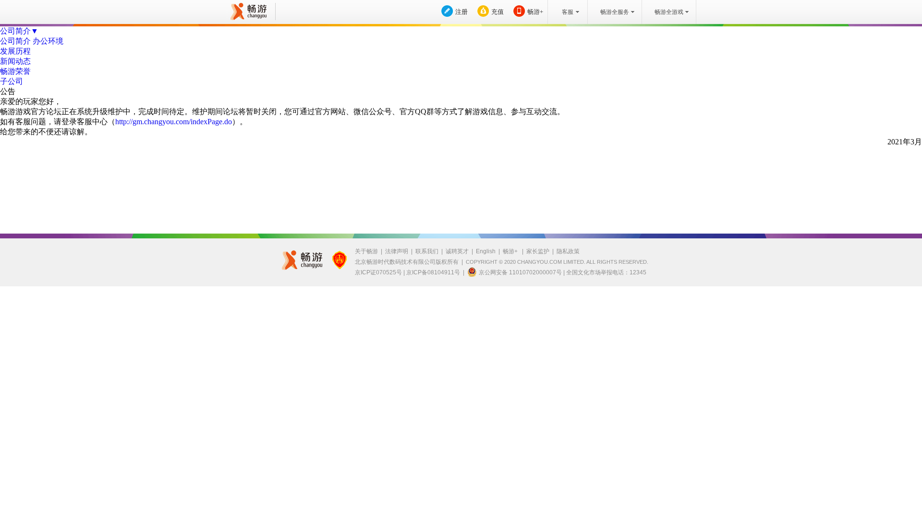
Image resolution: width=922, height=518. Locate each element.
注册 (461, 11)
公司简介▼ (19, 31)
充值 (497, 11)
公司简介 (15, 41)
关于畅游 (366, 251)
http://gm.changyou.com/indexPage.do (173, 122)
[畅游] (247, 11)
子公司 (11, 81)
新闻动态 (15, 61)
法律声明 (396, 251)
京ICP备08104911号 (433, 272)
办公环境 (48, 41)
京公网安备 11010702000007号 (520, 272)
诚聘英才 (457, 251)
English (486, 251)
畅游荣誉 (15, 71)
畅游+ (535, 11)
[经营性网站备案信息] (339, 259)
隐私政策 (568, 251)
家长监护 (537, 251)
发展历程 (15, 51)
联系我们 (426, 251)
